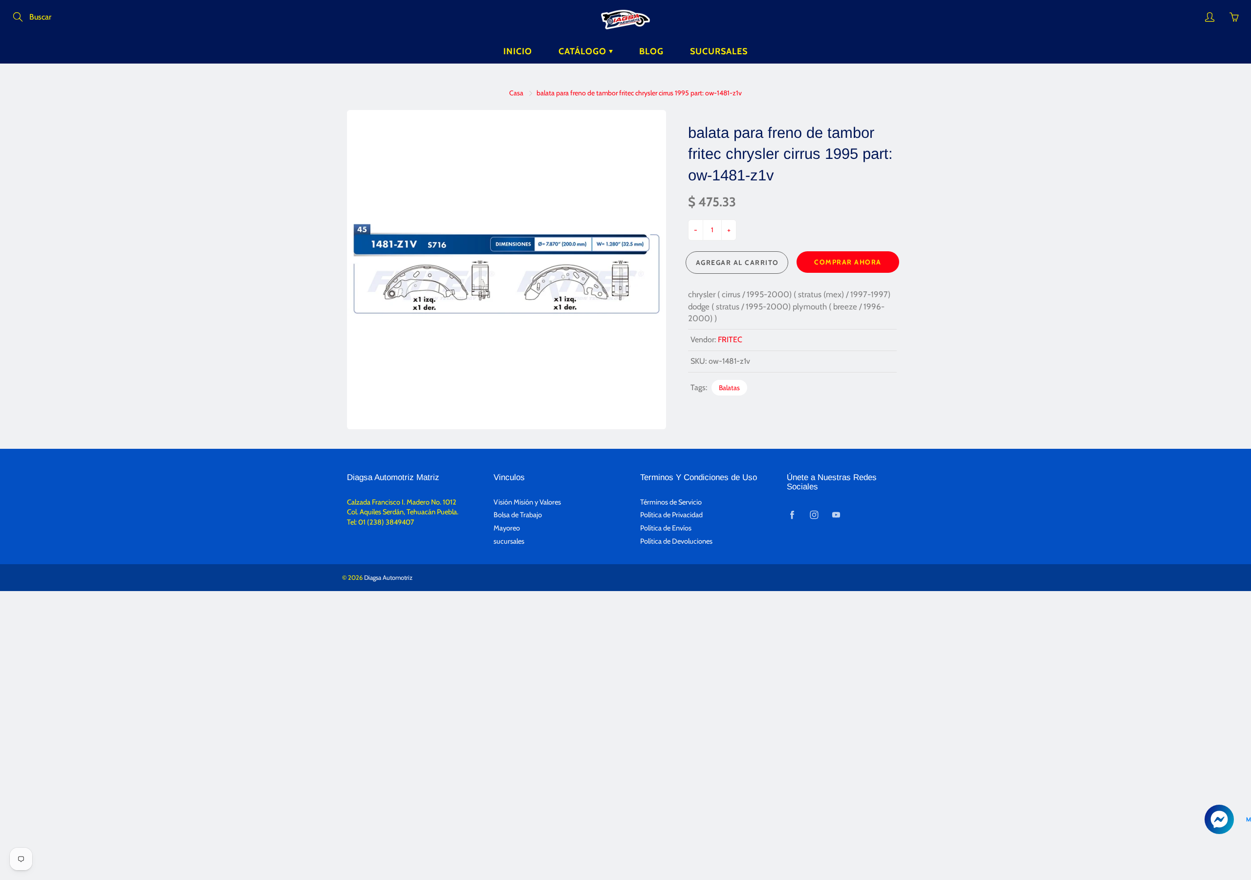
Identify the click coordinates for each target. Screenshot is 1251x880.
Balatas (729, 387)
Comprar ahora (848, 262)
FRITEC (730, 339)
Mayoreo (507, 528)
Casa (516, 92)
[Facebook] (791, 514)
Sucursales (719, 51)
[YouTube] (835, 514)
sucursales (509, 541)
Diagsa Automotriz (388, 577)
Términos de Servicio (671, 502)
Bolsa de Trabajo (518, 514)
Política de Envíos (665, 528)
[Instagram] (813, 514)
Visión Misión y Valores (527, 502)
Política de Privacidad (671, 514)
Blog (651, 51)
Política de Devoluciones (676, 541)
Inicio (517, 51)
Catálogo (584, 51)
